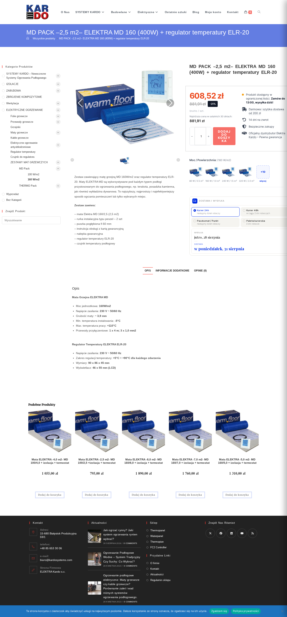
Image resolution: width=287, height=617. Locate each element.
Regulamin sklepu (160, 580)
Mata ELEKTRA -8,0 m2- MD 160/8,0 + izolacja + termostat (143, 461)
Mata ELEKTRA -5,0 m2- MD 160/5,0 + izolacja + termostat (237, 461)
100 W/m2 (33, 174)
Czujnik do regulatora (22, 156)
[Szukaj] (259, 12)
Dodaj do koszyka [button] (50, 494)
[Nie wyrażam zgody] (282, 611)
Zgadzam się (219, 611)
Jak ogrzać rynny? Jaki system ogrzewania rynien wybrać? (120, 534)
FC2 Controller (158, 547)
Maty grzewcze (19, 132)
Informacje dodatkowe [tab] (172, 270)
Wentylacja (12, 103)
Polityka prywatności (246, 611)
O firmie (154, 563)
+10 (263, 171)
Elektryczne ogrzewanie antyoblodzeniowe (24, 144)
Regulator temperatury (23, 151)
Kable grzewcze (20, 137)
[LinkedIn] (231, 533)
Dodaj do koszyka (224, 136)
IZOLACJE (12, 84)
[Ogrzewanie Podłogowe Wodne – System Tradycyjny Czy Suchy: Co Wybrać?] (94, 559)
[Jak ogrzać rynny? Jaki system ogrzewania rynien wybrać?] (94, 536)
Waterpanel (156, 536)
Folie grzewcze (19, 116)
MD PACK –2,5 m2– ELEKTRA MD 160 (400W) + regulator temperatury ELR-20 (104, 38)
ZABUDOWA (13, 90)
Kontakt (154, 568)
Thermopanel (157, 530)
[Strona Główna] (27, 38)
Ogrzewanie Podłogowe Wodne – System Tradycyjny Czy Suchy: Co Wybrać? (121, 557)
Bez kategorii (13, 199)
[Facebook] (221, 533)
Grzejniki (15, 127)
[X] (210, 533)
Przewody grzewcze (22, 121)
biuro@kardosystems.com (56, 559)
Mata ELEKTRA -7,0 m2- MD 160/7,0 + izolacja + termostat (190, 461)
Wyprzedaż (12, 194)
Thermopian (157, 541)
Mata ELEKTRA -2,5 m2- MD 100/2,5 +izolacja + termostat (97, 461)
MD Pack (24, 168)
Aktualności (157, 574)
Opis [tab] (148, 270)
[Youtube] (242, 533)
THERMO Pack (28, 185)
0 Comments (130, 543)
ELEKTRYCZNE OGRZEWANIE (24, 109)
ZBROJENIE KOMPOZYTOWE (24, 96)
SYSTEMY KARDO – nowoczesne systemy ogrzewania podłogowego (26, 75)
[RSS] (252, 533)
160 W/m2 (33, 179)
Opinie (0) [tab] (200, 270)
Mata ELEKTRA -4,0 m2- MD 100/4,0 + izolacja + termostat (50, 461)
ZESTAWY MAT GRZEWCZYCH (29, 162)
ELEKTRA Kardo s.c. (52, 571)
